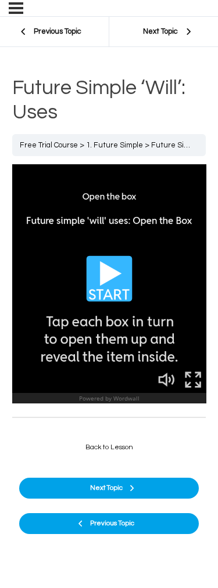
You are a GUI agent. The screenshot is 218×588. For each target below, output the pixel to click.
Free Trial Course (49, 145)
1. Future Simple (114, 145)
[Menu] (16, 8)
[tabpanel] (109, 286)
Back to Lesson (109, 447)
